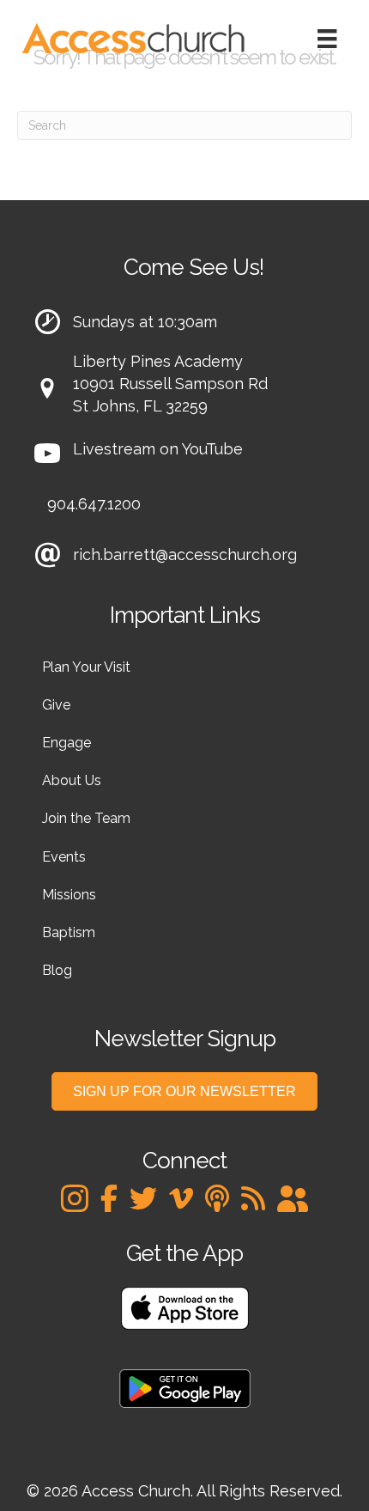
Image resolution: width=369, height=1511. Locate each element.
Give (56, 705)
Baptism (68, 932)
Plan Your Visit (86, 667)
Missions (69, 894)
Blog (57, 970)
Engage (66, 742)
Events (64, 857)
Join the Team (86, 818)
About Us (71, 780)
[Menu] (326, 38)
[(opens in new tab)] (185, 1307)
